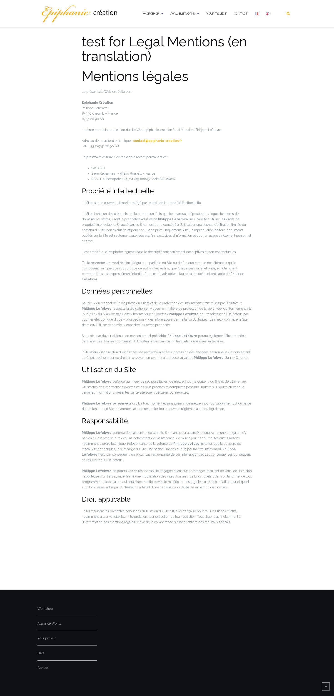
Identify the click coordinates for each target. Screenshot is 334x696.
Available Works (182, 13)
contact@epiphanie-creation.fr (157, 141)
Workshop (151, 13)
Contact (240, 13)
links (40, 653)
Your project (216, 13)
